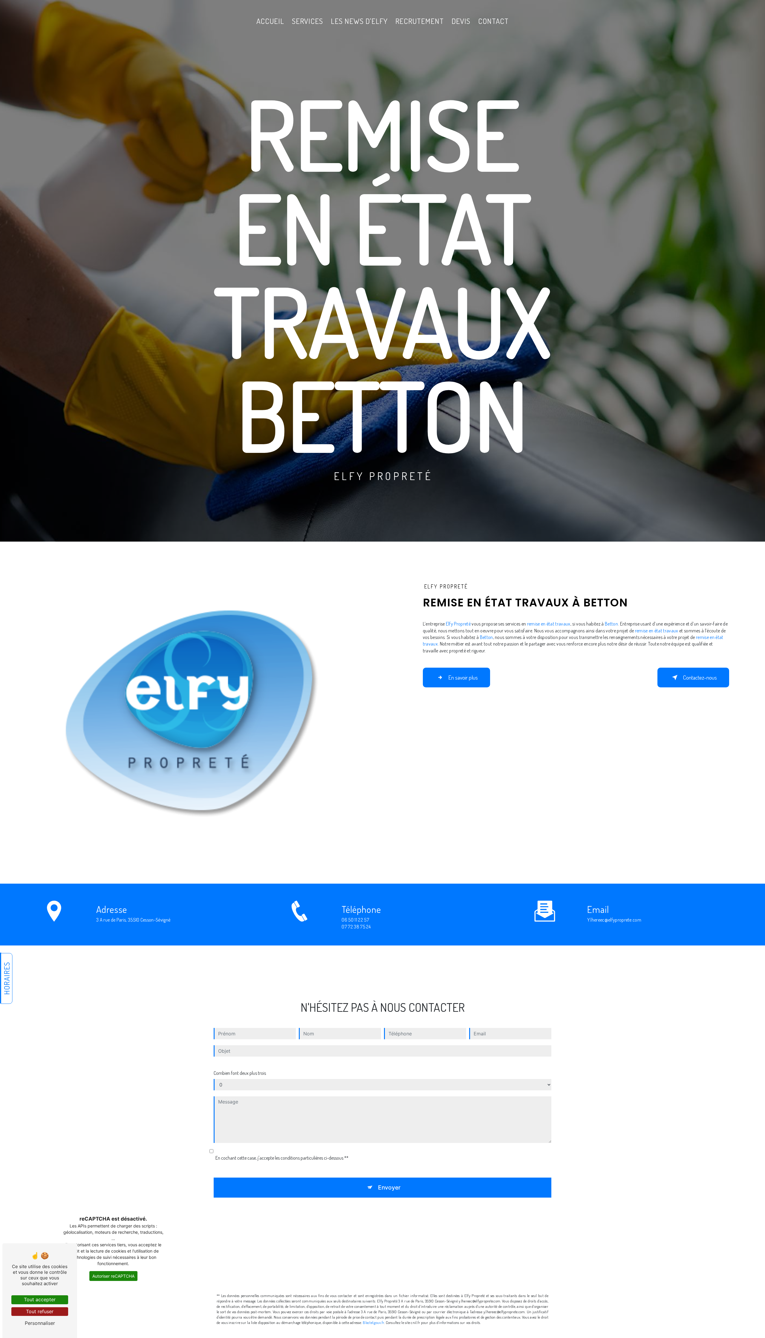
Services (307, 21)
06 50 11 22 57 (355, 920)
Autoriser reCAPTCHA (113, 1276)
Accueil (270, 21)
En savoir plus (463, 677)
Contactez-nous (700, 677)
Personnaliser (40, 1323)
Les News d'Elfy (359, 21)
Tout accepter (40, 1299)
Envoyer (389, 1187)
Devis (461, 21)
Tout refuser (39, 1311)
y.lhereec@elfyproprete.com (614, 920)
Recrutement (419, 21)
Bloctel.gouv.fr (373, 1322)
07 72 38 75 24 (356, 927)
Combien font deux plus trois (240, 1073)
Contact (493, 21)
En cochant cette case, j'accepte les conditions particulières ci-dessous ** (281, 1158)
